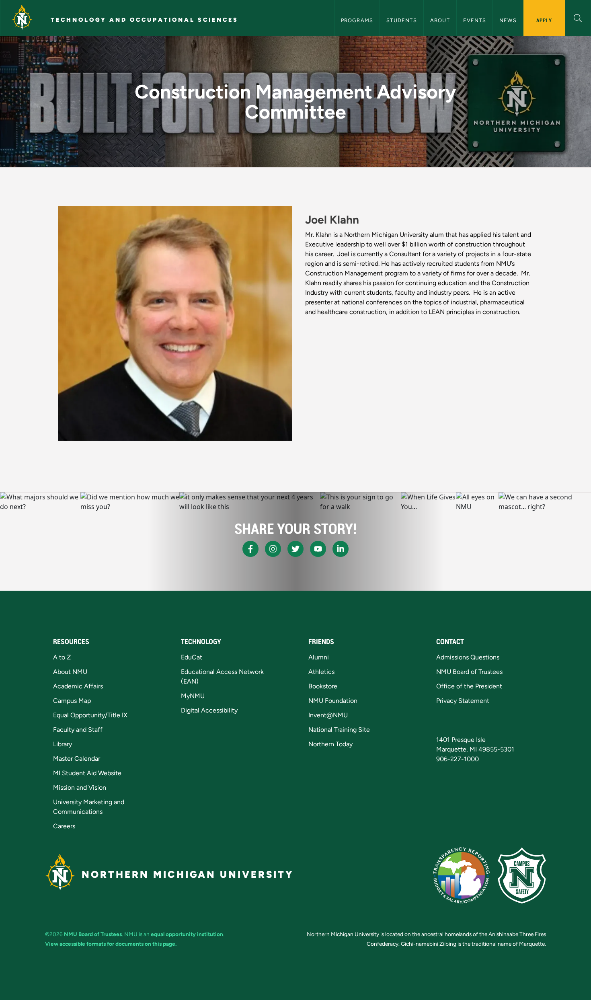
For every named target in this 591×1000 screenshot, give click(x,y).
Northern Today (330, 744)
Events (474, 20)
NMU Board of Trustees (469, 672)
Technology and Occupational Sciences (144, 19)
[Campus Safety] (522, 875)
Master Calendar (76, 758)
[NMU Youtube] (318, 549)
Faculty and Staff (78, 729)
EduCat (191, 657)
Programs (357, 20)
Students (401, 20)
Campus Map (72, 700)
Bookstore (322, 686)
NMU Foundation (332, 700)
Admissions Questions (467, 657)
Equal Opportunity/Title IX (90, 715)
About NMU (70, 672)
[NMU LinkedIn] (340, 549)
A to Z (62, 657)
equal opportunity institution (187, 934)
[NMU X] (295, 549)
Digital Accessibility (209, 710)
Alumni (318, 657)
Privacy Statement (462, 700)
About (440, 20)
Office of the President (469, 686)
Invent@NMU (328, 715)
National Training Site (339, 729)
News (508, 20)
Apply (544, 20)
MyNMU (193, 696)
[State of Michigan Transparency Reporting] (461, 875)
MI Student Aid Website (87, 773)
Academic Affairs (78, 686)
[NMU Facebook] (250, 549)
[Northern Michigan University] (22, 18)
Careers (64, 826)
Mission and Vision (79, 787)
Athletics (321, 672)
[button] (578, 17)
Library (62, 744)
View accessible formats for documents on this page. (110, 943)
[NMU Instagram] (273, 549)
